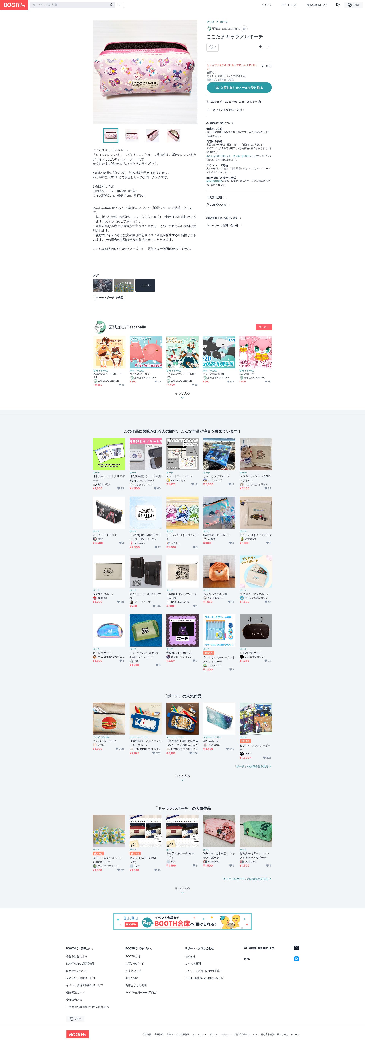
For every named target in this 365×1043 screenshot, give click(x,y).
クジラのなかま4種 (213, 373)
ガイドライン (199, 1034)
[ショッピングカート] (338, 5)
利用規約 (158, 1034)
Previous (96, 72)
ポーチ (224, 21)
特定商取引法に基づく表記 (222, 218)
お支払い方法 (218, 204)
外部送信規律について (246, 1034)
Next (194, 72)
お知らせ (190, 956)
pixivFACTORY (214, 181)
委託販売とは (74, 999)
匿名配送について (76, 970)
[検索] (111, 5)
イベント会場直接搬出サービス (84, 985)
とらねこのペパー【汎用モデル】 (181, 375)
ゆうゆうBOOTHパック (245, 155)
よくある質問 (193, 963)
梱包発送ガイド (75, 992)
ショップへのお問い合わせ (222, 225)
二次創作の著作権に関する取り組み (87, 1006)
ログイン (266, 5)
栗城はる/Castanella (127, 327)
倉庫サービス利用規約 (178, 1034)
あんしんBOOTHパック (218, 155)
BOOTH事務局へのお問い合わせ (204, 978)
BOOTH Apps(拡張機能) (80, 963)
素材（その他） (101, 371)
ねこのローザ (246, 373)
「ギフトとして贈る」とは (226, 110)
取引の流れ (217, 197)
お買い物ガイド (134, 963)
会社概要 (146, 1034)
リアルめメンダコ (140, 373)
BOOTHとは (289, 5)
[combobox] (72, 5)
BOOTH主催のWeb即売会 (140, 992)
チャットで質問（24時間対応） (204, 970)
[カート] (244, 28)
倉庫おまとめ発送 (136, 985)
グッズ (210, 21)
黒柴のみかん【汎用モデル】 (107, 375)
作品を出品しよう (317, 5)
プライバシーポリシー (220, 1034)
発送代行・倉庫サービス (80, 978)
